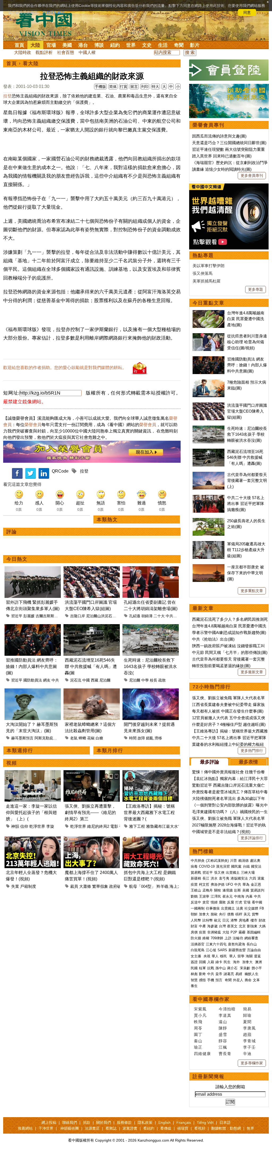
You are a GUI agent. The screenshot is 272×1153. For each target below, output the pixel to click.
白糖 (99, 738)
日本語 (225, 1122)
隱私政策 (145, 1122)
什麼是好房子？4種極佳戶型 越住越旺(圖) (229, 724)
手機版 (100, 86)
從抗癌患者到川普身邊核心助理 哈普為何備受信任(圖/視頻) (247, 342)
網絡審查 (251, 938)
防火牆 (196, 938)
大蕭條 (85, 886)
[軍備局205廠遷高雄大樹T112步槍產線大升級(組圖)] (208, 544)
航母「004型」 (142, 886)
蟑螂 (82, 738)
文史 (147, 45)
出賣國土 (233, 873)
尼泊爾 (104, 680)
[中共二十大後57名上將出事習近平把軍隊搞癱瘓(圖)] (208, 497)
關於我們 (103, 1122)
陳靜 (223, 1028)
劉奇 (202, 974)
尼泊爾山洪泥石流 (101, 616)
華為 (246, 884)
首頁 (19, 45)
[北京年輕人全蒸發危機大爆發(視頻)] (33, 839)
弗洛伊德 (217, 884)
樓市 (253, 920)
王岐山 (196, 890)
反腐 (230, 902)
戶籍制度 (28, 886)
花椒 (91, 738)
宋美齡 (245, 968)
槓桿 (238, 914)
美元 (247, 914)
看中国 (47, 24)
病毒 (194, 866)
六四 (252, 878)
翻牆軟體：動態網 (226, 1128)
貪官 (205, 902)
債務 (230, 914)
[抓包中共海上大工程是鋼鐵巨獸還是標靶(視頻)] (150, 839)
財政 (262, 920)
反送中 (196, 902)
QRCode (60, 471)
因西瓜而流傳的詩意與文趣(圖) (219, 136)
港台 (83, 45)
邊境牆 (227, 890)
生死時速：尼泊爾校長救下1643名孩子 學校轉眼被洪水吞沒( (150, 666)
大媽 (262, 926)
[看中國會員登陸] (229, 70)
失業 (15, 886)
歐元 (217, 920)
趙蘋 (247, 1034)
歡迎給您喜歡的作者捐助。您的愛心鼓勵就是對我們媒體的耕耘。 (64, 367)
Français (183, 1122)
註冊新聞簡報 (208, 1076)
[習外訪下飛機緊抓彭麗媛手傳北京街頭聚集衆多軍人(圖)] (33, 569)
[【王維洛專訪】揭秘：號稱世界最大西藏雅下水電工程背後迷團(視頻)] (150, 773)
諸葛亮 (229, 974)
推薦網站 (25, 1128)
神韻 (15, 826)
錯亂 (150, 738)
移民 (223, 956)
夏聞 (247, 1021)
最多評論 (209, 762)
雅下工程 (137, 826)
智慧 (194, 980)
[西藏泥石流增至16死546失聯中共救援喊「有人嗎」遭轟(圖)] (91, 627)
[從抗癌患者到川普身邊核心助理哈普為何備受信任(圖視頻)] (208, 336)
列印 (144, 86)
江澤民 (216, 896)
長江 (205, 878)
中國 (86, 680)
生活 (163, 45)
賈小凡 (200, 1015)
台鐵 (246, 866)
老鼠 (74, 738)
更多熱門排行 (252, 750)
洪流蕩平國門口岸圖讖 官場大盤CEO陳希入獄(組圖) (247, 411)
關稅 (217, 890)
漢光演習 (223, 866)
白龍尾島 (198, 950)
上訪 (227, 938)
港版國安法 (239, 878)
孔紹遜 (134, 616)
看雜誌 (111, 1128)
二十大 (159, 616)
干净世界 (46, 1128)
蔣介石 (233, 968)
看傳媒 (165, 1128)
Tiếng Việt (205, 1122)
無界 (250, 1128)
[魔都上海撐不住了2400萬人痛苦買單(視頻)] (91, 839)
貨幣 (255, 914)
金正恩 (256, 884)
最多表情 (248, 762)
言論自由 (254, 950)
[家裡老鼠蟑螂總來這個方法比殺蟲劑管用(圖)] (91, 691)
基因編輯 (254, 932)
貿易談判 (257, 890)
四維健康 (202, 1053)
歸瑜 (247, 1015)
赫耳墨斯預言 (22, 738)
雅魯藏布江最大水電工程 (168, 826)
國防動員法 (32, 680)
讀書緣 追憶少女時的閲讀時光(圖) (222, 169)
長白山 (251, 944)
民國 (194, 968)
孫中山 (220, 968)
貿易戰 (196, 873)
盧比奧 (255, 861)
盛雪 (223, 1034)
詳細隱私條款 (53, 12)
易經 (239, 974)
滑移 (158, 738)
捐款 (86, 1122)
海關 (249, 956)
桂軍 (202, 968)
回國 (202, 962)
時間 (133, 738)
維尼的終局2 (98, 826)
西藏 (94, 680)
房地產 (244, 920)
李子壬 (249, 1047)
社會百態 (65, 52)
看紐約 (148, 1128)
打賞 (123, 86)
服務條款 (124, 1122)
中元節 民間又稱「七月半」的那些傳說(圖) (229, 652)
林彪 (194, 974)
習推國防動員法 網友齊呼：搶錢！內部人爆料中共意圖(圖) (32, 666)
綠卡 (218, 962)
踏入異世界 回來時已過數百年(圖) (222, 156)
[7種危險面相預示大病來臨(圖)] (208, 382)
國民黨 (236, 866)
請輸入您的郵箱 (230, 1087)
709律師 (217, 938)
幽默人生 (251, 974)
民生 (228, 962)
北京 (242, 926)
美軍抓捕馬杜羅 (206, 281)
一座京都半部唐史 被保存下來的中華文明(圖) (245, 573)
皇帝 (218, 974)
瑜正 (198, 1047)
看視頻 (199, 1128)
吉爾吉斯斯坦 (47, 616)
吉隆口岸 (77, 616)
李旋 (50, 826)
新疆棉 (196, 878)
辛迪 (247, 1053)
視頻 (11, 763)
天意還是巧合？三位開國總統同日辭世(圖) (229, 142)
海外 (237, 962)
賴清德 (243, 861)
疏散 (162, 680)
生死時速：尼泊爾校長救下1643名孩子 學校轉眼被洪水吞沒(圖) (247, 434)
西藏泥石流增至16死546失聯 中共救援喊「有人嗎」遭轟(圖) (245, 457)
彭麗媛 (29, 616)
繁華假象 (100, 886)
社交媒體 (251, 908)
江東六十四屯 (216, 944)
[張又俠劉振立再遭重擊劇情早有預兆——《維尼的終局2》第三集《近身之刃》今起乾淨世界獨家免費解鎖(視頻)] (91, 773)
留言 (134, 86)
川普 (233, 861)
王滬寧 (204, 896)
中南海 (239, 896)
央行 (222, 914)
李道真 (225, 1015)
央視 (206, 956)
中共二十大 (175, 616)
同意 (247, 12)
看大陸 (31, 63)
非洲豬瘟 (214, 932)
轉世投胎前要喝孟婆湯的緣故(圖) (221, 665)
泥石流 (75, 680)
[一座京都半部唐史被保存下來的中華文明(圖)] (208, 567)
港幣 (234, 920)
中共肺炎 (198, 861)
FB (262, 908)
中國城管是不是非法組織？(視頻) (221, 831)
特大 (155, 86)
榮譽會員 (32, 424)
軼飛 (198, 1021)
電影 (114, 826)
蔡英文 (232, 926)
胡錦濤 (146, 616)
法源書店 (92, 1128)
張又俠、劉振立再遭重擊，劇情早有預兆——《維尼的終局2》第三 (90, 812)
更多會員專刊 (252, 175)
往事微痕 (213, 908)
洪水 (214, 878)
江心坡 (211, 950)
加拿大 (204, 914)
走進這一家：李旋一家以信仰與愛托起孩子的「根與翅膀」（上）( (31, 812)
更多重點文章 (252, 591)
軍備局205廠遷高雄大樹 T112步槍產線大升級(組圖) (246, 550)
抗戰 (210, 968)
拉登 (7, 96)
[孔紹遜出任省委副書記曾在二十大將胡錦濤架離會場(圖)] (150, 569)
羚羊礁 (162, 886)
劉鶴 (194, 896)
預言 (219, 980)
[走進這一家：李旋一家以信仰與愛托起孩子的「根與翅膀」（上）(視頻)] (33, 773)
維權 (205, 938)
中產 (202, 926)
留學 (240, 956)
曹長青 (225, 1053)
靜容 (223, 1041)
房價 (194, 932)
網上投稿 (48, 1122)
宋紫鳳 (200, 1009)
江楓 (223, 1047)
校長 (153, 680)
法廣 (239, 908)
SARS (222, 950)
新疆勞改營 (237, 950)
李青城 (249, 1041)
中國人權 (87, 52)
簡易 (247, 1009)
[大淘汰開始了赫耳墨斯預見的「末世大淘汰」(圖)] (33, 691)
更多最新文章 (252, 672)
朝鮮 (194, 914)
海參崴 (212, 926)
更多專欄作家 (252, 1063)
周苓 (198, 1028)
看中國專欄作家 (211, 999)
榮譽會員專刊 (208, 125)
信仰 (24, 826)
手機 (210, 980)
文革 (256, 980)
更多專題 (255, 289)
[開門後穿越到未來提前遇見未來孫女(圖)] (150, 691)
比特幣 (207, 920)
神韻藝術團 (69, 1128)
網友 (46, 680)
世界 (131, 45)
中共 (55, 680)
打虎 (238, 902)
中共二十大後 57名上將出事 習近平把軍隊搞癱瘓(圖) (245, 503)
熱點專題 (203, 255)
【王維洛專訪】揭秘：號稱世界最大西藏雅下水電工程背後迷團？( (149, 812)
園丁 (198, 1034)
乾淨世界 (37, 826)
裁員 (74, 886)
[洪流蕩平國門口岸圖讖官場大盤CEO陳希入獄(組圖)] (91, 569)
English (164, 1122)
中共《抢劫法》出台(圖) (213, 639)
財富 (194, 926)
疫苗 (194, 884)
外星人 (238, 980)
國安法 (256, 866)
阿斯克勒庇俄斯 (48, 738)
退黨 (260, 878)
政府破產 (117, 886)
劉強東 (252, 926)
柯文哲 (204, 884)
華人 (215, 956)
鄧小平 (257, 968)
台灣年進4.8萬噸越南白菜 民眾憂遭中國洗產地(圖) (245, 319)
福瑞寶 (182, 1128)
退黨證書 (129, 1128)
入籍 (210, 962)
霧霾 (242, 932)
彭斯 (237, 890)
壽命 (248, 980)
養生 (194, 986)
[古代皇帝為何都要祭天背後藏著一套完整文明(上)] (208, 474)
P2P (234, 932)
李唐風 (249, 1028)
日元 (225, 920)
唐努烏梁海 (236, 944)
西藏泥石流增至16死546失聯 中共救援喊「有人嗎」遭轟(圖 (91, 666)
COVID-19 (207, 866)
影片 (194, 45)
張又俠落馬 (202, 273)
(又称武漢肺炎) (217, 861)
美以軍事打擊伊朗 (208, 265)
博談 (99, 45)
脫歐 (214, 914)
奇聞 (179, 45)
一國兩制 (198, 908)
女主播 (196, 956)
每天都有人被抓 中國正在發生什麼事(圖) (228, 711)
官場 (51, 45)
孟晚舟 (207, 890)
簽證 (194, 962)
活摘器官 (198, 944)
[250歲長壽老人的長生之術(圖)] (208, 520)
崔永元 (227, 896)
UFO (229, 884)
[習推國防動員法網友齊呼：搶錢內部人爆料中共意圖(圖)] (33, 627)
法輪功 (238, 938)
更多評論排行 (252, 838)
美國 (67, 45)
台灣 (222, 926)
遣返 (257, 956)
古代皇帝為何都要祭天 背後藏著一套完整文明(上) (247, 480)
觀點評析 (44, 52)
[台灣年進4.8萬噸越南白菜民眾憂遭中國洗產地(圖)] (208, 313)
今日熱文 (17, 559)
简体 (113, 86)
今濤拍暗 (227, 1009)
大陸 (35, 45)
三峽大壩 (248, 873)
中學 (145, 680)
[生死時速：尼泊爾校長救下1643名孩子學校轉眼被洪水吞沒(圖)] (150, 627)
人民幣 (196, 920)
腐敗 (222, 902)
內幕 (249, 896)
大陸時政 (22, 52)
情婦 (214, 902)
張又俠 (219, 873)
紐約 (115, 45)
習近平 (16, 616)
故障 (141, 738)
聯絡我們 (69, 1122)
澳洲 (258, 962)
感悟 (202, 980)
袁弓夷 (224, 878)
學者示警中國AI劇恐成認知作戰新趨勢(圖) (229, 632)
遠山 (223, 1021)
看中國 (257, 902)
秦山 (198, 1041)
